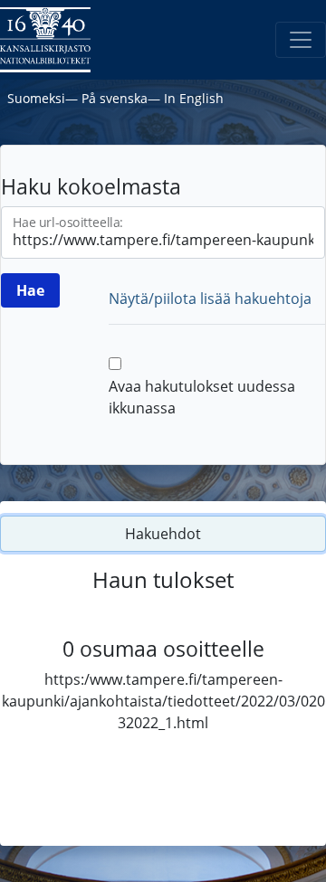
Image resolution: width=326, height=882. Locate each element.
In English (194, 98)
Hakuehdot (163, 534)
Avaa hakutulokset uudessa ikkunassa (202, 397)
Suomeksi (36, 98)
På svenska (115, 98)
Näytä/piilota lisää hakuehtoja (210, 298)
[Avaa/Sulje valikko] (300, 40)
